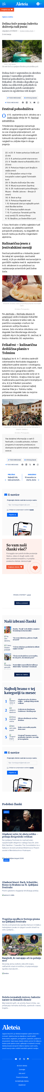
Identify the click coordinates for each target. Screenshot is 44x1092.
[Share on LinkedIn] (27, 102)
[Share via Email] (34, 102)
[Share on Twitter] (30, 102)
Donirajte (22, 1070)
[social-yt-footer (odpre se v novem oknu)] (16, 1059)
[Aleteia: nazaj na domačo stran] (22, 4)
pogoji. (32, 510)
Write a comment (22, 603)
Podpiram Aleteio (14, 567)
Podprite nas (5, 10)
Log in (29, 595)
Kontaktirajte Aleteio (22, 1081)
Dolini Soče (12, 117)
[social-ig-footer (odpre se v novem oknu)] (28, 1059)
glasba (6, 812)
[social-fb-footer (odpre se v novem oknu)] (20, 1059)
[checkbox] (7, 510)
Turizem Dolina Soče (26, 31)
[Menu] (8, 4)
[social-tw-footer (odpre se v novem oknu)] (24, 1059)
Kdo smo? (22, 1073)
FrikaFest (6, 358)
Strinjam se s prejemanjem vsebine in (21, 510)
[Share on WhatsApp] (38, 102)
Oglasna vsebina (7, 17)
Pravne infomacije (22, 1077)
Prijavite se (12, 515)
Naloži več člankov (22, 675)
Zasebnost (22, 1085)
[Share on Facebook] (23, 102)
